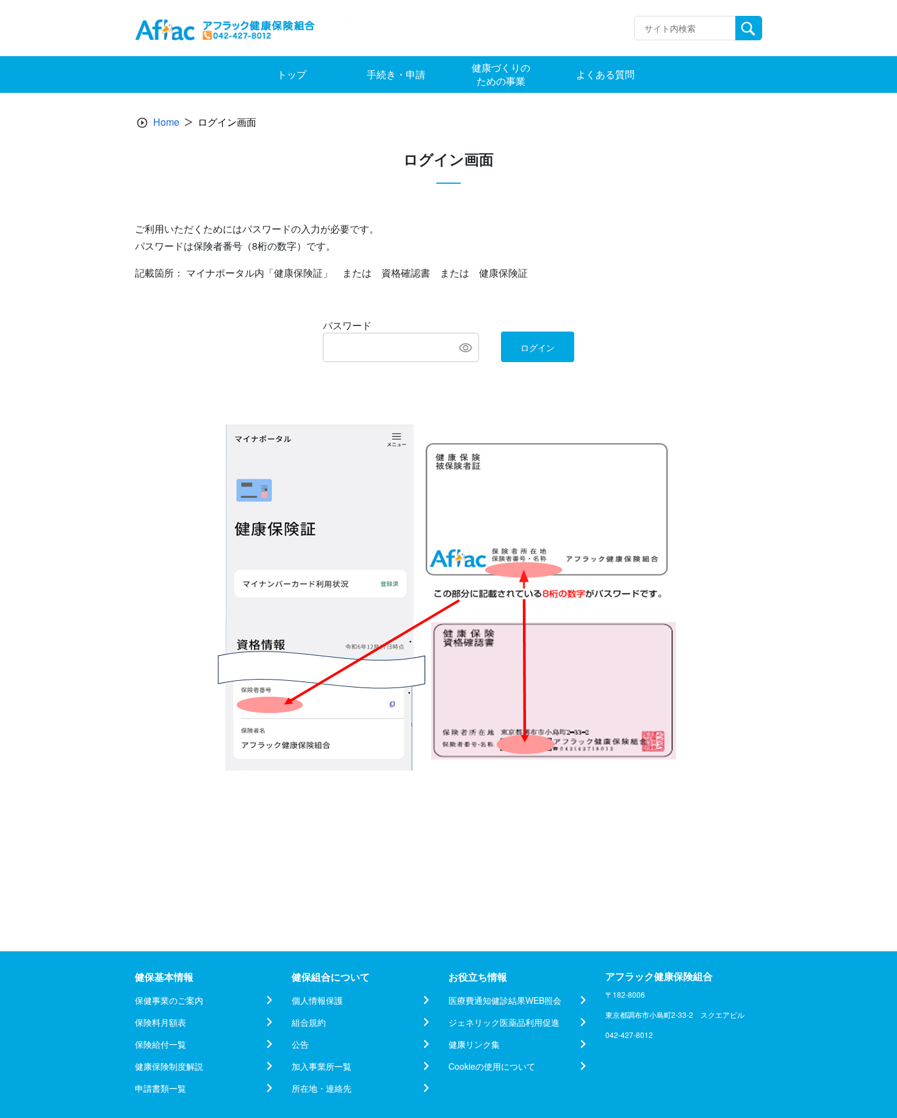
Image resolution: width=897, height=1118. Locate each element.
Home (166, 122)
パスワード (347, 325)
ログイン (538, 347)
